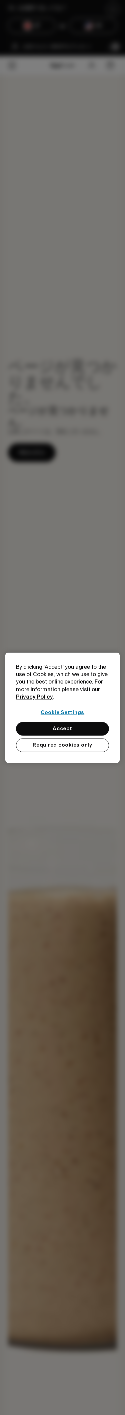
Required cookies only (62, 745)
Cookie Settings (62, 712)
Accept (62, 728)
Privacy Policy (34, 697)
